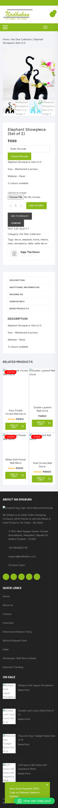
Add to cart (36, 205)
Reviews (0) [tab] (16, 294)
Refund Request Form (15, 640)
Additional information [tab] (24, 287)
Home (6, 39)
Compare (16, 223)
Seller (6, 649)
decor (18, 239)
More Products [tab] (19, 308)
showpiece (20, 243)
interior (44, 239)
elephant (27, 239)
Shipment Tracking (13, 667)
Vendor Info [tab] (17, 301)
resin (10, 243)
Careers (7, 614)
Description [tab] (17, 280)
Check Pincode (19, 156)
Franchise (8, 622)
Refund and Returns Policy (17, 631)
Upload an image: (17, 192)
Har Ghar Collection (21, 39)
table (30, 243)
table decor (41, 243)
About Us (8, 605)
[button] (49, 53)
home (36, 239)
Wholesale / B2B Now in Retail (19, 658)
